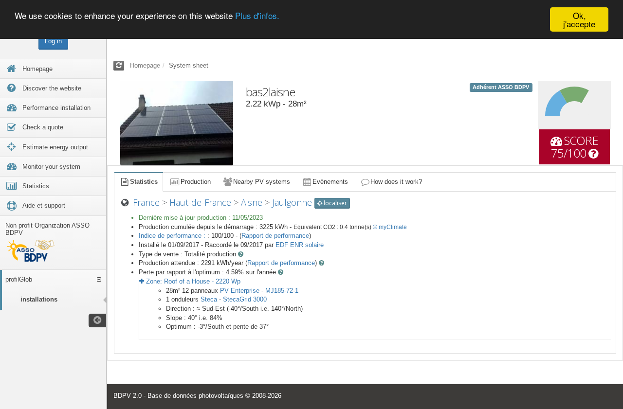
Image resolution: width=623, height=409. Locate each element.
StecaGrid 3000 (245, 299)
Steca (209, 299)
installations (38, 299)
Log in (53, 41)
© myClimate (390, 227)
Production (196, 181)
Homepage (145, 65)
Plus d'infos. (257, 16)
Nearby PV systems (261, 181)
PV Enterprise (239, 290)
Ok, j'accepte (579, 19)
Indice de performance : (173, 235)
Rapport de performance (275, 235)
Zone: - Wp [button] (192, 281)
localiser (334, 203)
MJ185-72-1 (281, 290)
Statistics (144, 181)
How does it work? (396, 181)
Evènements (330, 181)
